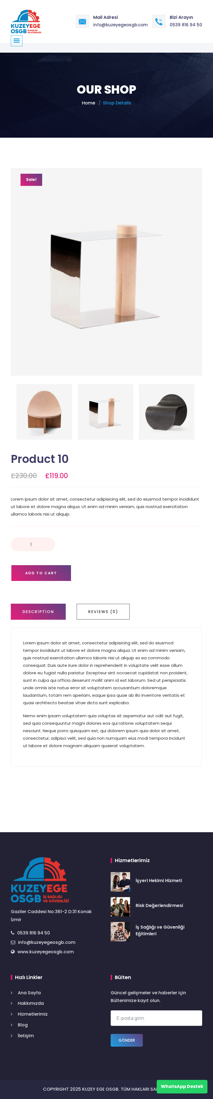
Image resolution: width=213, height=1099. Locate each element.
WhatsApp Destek (182, 1086)
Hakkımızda (31, 1003)
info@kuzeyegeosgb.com (120, 25)
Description (38, 611)
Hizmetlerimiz (33, 1014)
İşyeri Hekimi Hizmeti (159, 880)
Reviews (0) (103, 611)
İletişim (26, 1036)
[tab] (38, 612)
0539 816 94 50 (186, 25)
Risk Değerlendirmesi (159, 905)
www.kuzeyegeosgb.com (45, 952)
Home (88, 103)
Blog (23, 1025)
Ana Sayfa (29, 993)
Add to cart (41, 573)
